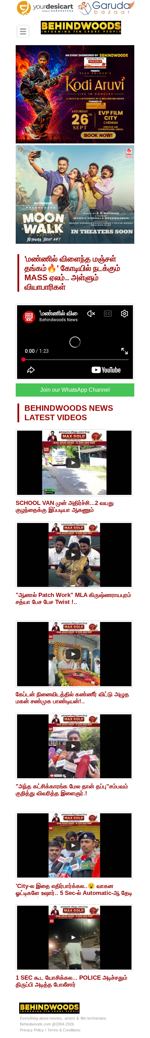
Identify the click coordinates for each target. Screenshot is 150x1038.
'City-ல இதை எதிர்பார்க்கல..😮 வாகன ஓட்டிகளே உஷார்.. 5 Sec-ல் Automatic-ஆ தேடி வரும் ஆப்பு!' (74, 893)
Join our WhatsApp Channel (75, 390)
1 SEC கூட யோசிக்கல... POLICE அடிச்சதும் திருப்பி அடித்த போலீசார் (71, 981)
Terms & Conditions (64, 1030)
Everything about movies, (41, 1018)
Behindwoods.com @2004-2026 (47, 1024)
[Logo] (70, 31)
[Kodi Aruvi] (75, 142)
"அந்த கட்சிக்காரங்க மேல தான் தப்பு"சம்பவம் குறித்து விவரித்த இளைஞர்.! (72, 790)
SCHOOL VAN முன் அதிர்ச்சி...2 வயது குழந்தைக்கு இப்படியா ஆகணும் (65, 506)
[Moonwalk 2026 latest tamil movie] (75, 242)
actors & (72, 1018)
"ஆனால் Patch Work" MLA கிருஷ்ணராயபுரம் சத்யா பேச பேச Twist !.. (73, 598)
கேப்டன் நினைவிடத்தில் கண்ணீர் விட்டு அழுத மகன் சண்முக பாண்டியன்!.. (72, 698)
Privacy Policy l (33, 1030)
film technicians (93, 1018)
